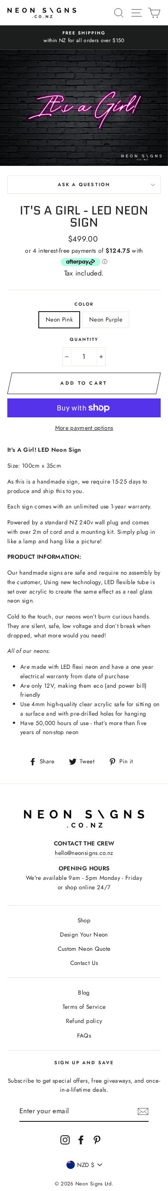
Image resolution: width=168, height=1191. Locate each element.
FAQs (84, 1035)
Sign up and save (84, 1062)
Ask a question (84, 184)
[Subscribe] (143, 1111)
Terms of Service (84, 1006)
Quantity (84, 339)
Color (84, 304)
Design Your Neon (84, 934)
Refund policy (84, 1020)
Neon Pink (59, 319)
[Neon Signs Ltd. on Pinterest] (97, 1140)
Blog (84, 992)
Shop (84, 920)
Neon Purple (105, 319)
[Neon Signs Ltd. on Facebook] (81, 1140)
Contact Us (84, 962)
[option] (84, 37)
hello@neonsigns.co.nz (84, 852)
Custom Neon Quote (84, 948)
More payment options (84, 427)
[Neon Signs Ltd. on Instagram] (65, 1140)
